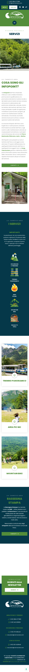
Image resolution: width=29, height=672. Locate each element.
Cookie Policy (22, 661)
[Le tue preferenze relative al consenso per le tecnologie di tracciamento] (26, 669)
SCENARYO (6, 661)
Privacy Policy (14, 661)
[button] (4, 7)
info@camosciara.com (10, 659)
